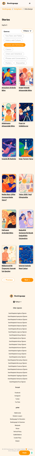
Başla (24, 453)
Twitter (17, 399)
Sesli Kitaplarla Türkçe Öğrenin (17, 344)
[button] (30, 3)
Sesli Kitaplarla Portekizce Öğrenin (17, 319)
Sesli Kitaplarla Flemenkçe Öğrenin (17, 360)
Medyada (17, 425)
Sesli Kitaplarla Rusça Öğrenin (17, 335)
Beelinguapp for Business (17, 422)
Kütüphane (18, 9)
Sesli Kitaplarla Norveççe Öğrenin (17, 363)
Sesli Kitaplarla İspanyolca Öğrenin (17, 316)
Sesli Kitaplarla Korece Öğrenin (17, 347)
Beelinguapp (6, 9)
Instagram (17, 396)
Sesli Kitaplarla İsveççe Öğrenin (17, 354)
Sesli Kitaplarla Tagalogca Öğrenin (17, 375)
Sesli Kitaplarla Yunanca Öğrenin (17, 366)
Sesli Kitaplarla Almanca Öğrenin (17, 329)
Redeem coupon (17, 416)
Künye (17, 428)
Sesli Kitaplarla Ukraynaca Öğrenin (17, 372)
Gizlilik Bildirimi (17, 434)
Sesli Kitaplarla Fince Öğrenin (17, 382)
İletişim (17, 441)
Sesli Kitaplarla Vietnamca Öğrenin (17, 378)
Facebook (17, 392)
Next (26, 280)
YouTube (17, 402)
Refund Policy (17, 431)
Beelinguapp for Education (17, 419)
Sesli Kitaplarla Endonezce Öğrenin (17, 369)
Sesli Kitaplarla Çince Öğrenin (17, 338)
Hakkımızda (17, 413)
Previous (9, 280)
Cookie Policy (17, 438)
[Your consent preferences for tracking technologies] (32, 453)
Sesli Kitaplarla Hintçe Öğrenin (17, 341)
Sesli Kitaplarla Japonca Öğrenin (17, 332)
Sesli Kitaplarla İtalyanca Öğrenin (17, 325)
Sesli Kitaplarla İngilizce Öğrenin (17, 313)
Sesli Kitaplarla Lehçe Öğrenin (17, 357)
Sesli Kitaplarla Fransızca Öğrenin (17, 322)
